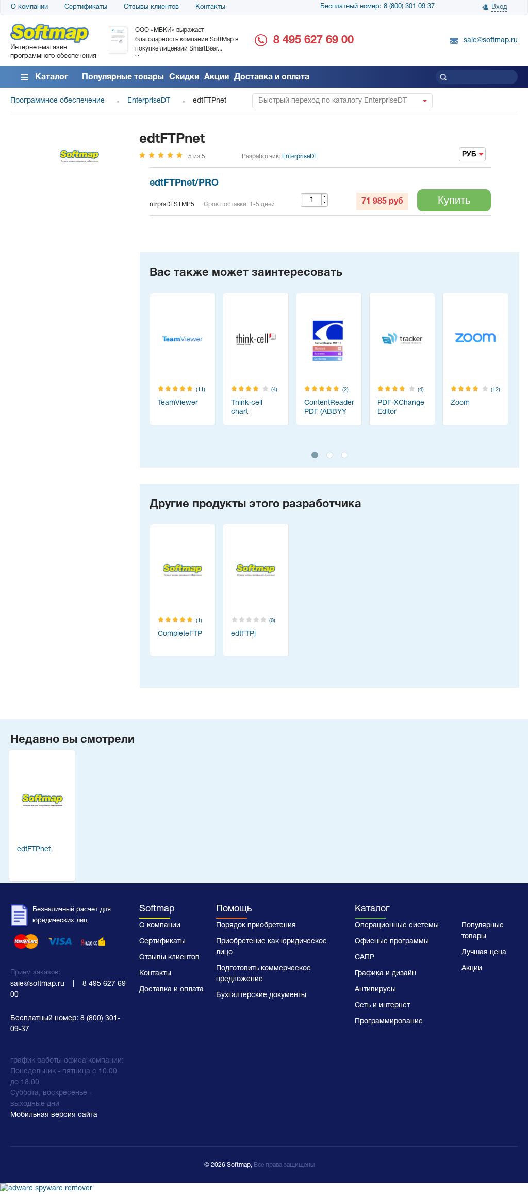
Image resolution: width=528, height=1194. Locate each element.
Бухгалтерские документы (261, 995)
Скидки (184, 77)
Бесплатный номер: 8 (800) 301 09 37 (377, 7)
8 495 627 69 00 (313, 40)
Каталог (51, 77)
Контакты (210, 7)
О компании (29, 7)
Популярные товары (123, 77)
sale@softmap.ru (491, 40)
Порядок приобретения (256, 925)
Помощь (234, 909)
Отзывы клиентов (151, 7)
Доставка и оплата (271, 77)
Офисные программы (392, 941)
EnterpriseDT (300, 156)
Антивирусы (375, 989)
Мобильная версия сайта (53, 1115)
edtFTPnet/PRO (184, 183)
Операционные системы (397, 925)
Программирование (389, 1021)
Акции (216, 77)
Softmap (157, 909)
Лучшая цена (483, 952)
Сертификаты (85, 7)
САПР (364, 957)
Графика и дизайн (385, 973)
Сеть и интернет (382, 1005)
